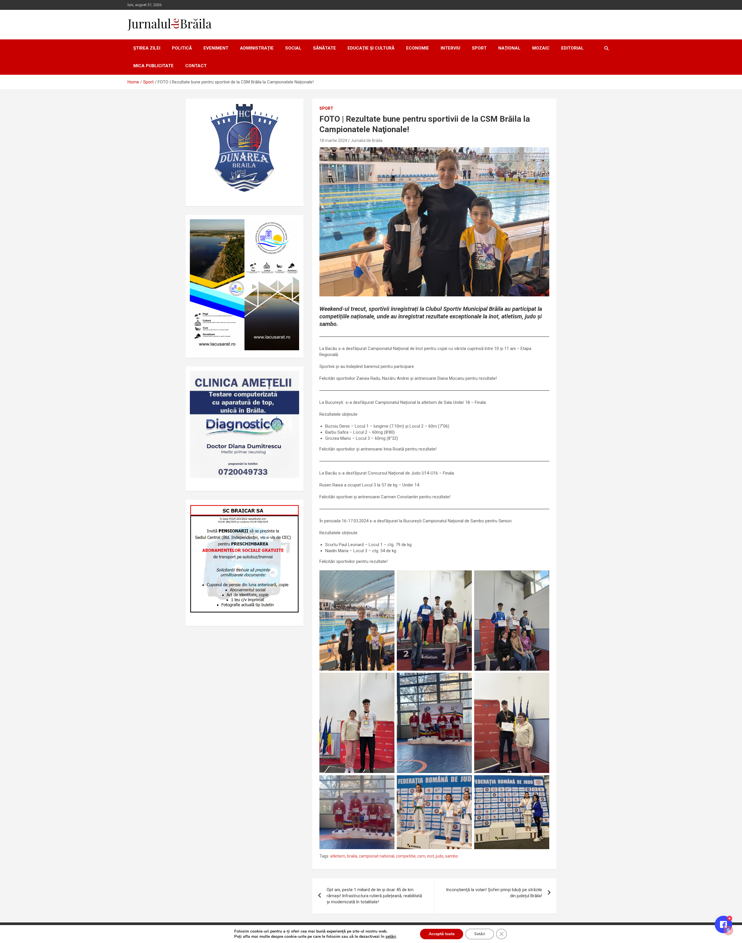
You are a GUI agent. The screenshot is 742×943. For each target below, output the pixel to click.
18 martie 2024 (333, 140)
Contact (196, 65)
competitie (406, 856)
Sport (479, 48)
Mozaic (541, 48)
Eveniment (215, 48)
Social (293, 48)
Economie (417, 48)
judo (439, 856)
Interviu (450, 48)
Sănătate (324, 48)
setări (390, 936)
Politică (182, 48)
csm (421, 856)
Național (509, 48)
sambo (451, 856)
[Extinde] (291, 378)
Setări (479, 934)
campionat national (376, 856)
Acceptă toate (441, 934)
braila (352, 856)
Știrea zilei (146, 48)
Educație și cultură (371, 48)
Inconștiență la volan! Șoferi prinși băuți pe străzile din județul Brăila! (494, 892)
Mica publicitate (153, 65)
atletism (337, 856)
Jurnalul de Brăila (366, 140)
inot (430, 856)
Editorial (572, 48)
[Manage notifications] (728, 930)
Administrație (257, 48)
